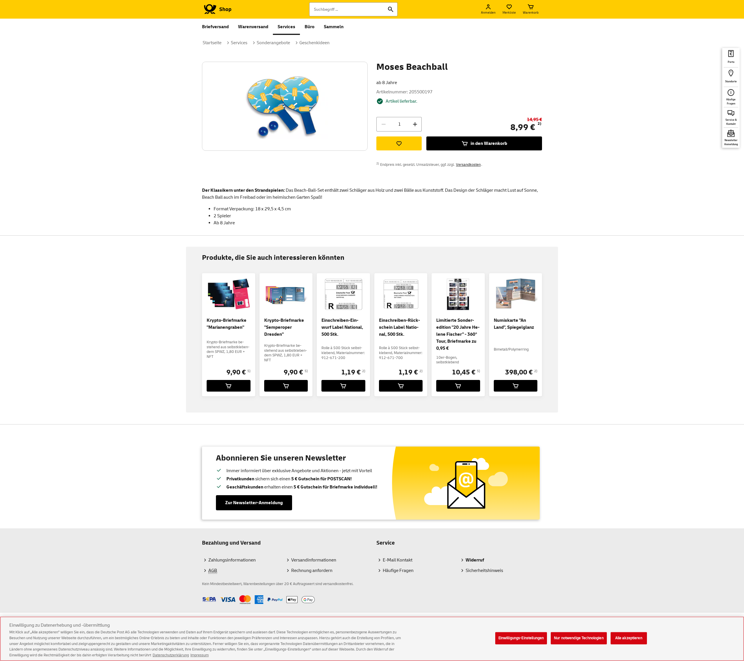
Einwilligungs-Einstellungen (521, 638)
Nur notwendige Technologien (579, 638)
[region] (372, 638)
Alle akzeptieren (628, 638)
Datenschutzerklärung (171, 655)
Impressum (199, 655)
